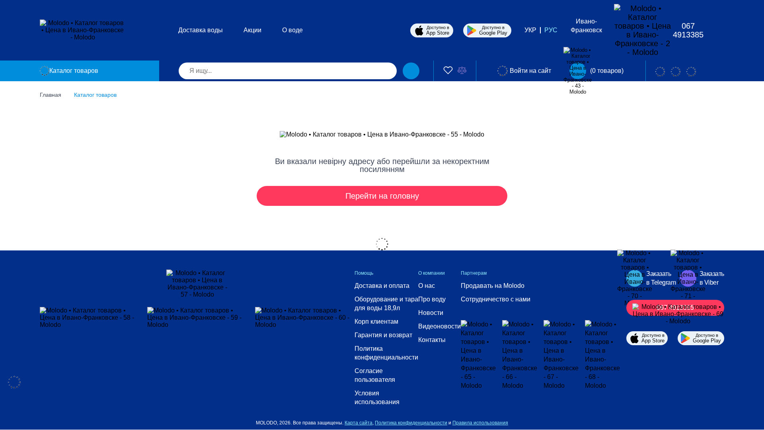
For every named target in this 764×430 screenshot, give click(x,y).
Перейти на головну (382, 196)
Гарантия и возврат (383, 335)
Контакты (432, 339)
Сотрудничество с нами (495, 299)
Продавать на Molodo (492, 285)
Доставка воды (200, 30)
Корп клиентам (376, 321)
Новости (430, 312)
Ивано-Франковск (586, 25)
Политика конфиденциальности (386, 353)
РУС (550, 30)
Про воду (432, 299)
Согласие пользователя (375, 375)
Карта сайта (358, 423)
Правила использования (480, 423)
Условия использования (377, 397)
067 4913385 (688, 30)
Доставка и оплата (382, 285)
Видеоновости (439, 326)
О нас (426, 285)
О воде (292, 30)
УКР (530, 30)
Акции (252, 30)
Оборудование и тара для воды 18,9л (386, 303)
